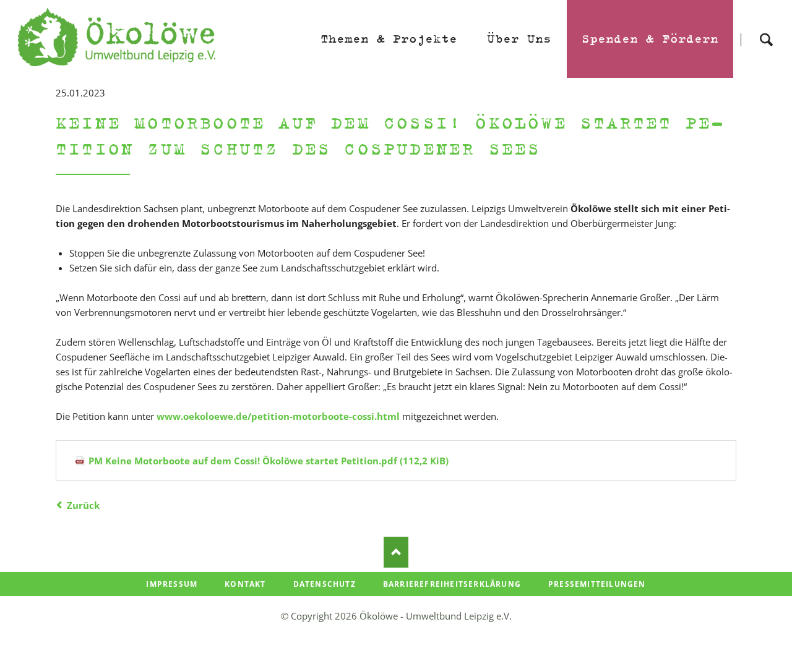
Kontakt (245, 584)
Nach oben (396, 552)
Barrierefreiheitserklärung (452, 584)
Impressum (171, 584)
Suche (766, 29)
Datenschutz (324, 584)
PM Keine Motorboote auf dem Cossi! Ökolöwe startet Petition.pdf (268, 460)
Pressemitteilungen (597, 584)
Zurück (83, 505)
